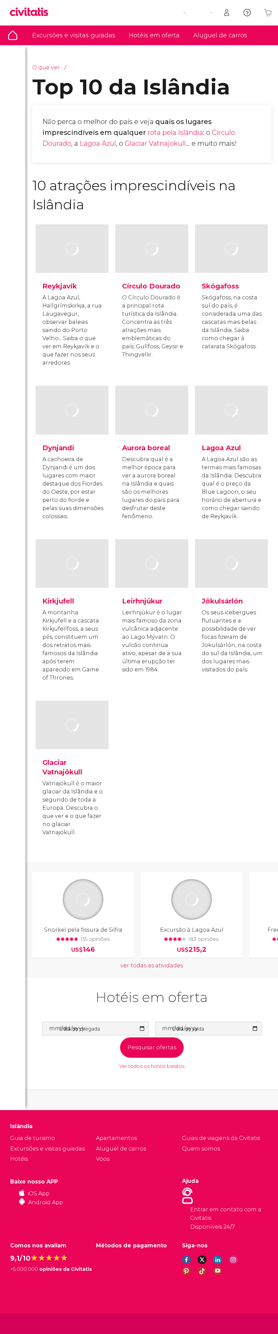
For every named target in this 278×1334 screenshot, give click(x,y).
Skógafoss (220, 286)
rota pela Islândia (175, 132)
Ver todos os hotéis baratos (151, 1066)
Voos (103, 1159)
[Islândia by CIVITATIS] (31, 12)
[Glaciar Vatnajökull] (72, 737)
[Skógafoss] (231, 260)
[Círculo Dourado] (151, 260)
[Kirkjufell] (72, 575)
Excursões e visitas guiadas (73, 35)
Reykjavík (59, 286)
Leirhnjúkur (142, 601)
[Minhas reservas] (227, 12)
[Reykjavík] (72, 260)
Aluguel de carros (220, 35)
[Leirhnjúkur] (151, 575)
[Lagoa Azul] (231, 422)
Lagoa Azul (98, 143)
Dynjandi (58, 448)
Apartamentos (116, 1138)
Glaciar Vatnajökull (155, 143)
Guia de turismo (12, 35)
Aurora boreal (146, 448)
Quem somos (201, 1148)
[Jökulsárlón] (231, 575)
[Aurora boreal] (151, 422)
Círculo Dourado (151, 286)
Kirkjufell (58, 601)
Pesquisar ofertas (151, 1047)
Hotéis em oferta (154, 35)
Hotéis (19, 1159)
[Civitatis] (24, 1323)
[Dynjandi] (72, 422)
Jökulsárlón (222, 601)
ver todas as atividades (151, 965)
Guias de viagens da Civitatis (221, 1138)
